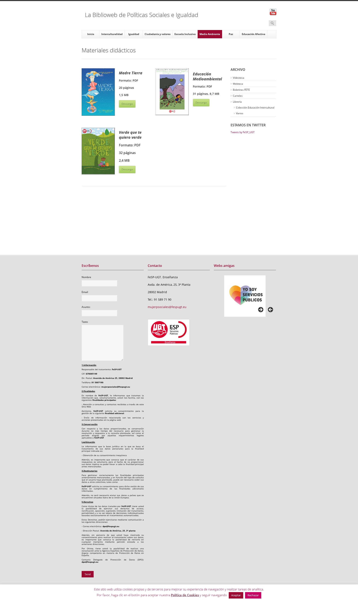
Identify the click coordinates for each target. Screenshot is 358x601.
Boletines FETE (241, 90)
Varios (239, 113)
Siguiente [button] (260, 310)
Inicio (90, 34)
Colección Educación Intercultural (255, 107)
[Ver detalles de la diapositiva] (245, 296)
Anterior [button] (271, 310)
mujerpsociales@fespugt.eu (167, 307)
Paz (231, 34)
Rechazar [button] (253, 595)
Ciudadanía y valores (158, 34)
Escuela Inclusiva (185, 34)
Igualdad (133, 34)
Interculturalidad (112, 34)
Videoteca (238, 77)
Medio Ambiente (210, 34)
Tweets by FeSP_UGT (243, 132)
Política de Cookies (185, 595)
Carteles (238, 96)
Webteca (238, 84)
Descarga (127, 104)
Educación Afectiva (253, 34)
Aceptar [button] (236, 595)
